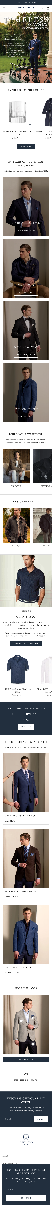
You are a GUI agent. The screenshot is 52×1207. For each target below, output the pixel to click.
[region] (26, 47)
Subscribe (26, 1198)
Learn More (10, 821)
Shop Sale (26, 727)
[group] (26, 47)
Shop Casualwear (26, 293)
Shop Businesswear (26, 231)
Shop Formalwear (26, 355)
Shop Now (26, 147)
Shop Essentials (26, 417)
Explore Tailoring (12, 972)
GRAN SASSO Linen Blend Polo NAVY (17, 690)
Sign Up (41, 1119)
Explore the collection (26, 643)
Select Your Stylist (12, 896)
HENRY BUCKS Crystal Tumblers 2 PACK (18, 133)
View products (26, 1060)
